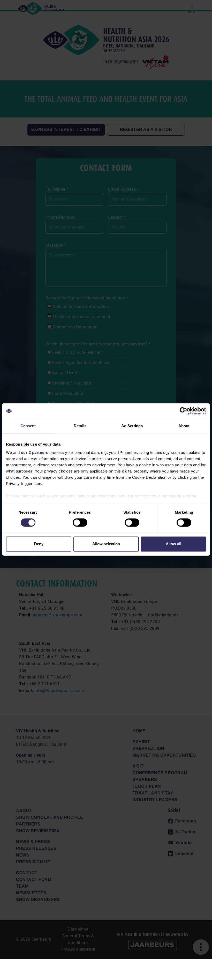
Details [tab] (80, 426)
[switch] (80, 522)
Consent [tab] (28, 426)
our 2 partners (34, 452)
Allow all (173, 544)
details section (182, 496)
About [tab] (184, 426)
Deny (38, 544)
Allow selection (106, 544)
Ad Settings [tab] (132, 426)
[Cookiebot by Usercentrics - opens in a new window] (183, 411)
